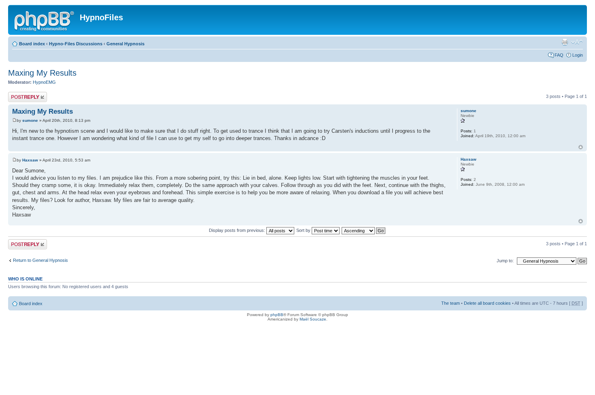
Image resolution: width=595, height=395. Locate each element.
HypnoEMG (44, 82)
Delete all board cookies (487, 303)
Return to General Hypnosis (40, 260)
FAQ (559, 55)
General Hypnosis (125, 43)
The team (450, 303)
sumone (30, 120)
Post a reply (20, 94)
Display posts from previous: (237, 230)
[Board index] (45, 20)
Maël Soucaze (313, 319)
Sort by (304, 230)
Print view (564, 42)
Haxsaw (30, 160)
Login (577, 55)
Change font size (577, 42)
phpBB (276, 314)
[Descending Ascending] (364, 230)
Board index (32, 43)
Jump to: (505, 260)
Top (580, 147)
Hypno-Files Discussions (75, 43)
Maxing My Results (42, 72)
